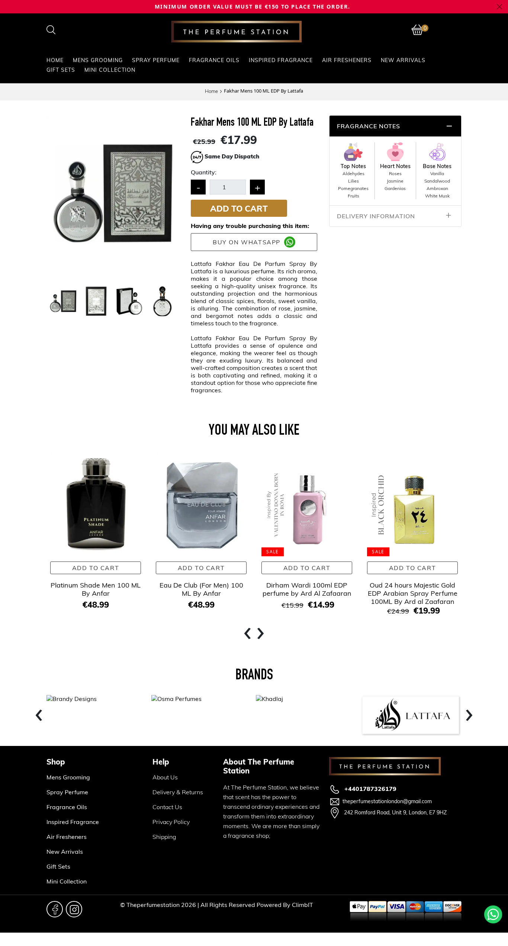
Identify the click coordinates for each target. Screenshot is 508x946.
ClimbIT (302, 904)
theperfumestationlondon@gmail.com (387, 801)
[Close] (499, 7)
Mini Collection (109, 69)
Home (55, 60)
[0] (417, 30)
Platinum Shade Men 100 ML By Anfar (96, 589)
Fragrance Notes (368, 126)
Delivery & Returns (177, 792)
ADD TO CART (239, 208)
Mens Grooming (98, 60)
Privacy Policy (171, 822)
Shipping (164, 836)
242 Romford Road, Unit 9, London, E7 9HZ (395, 812)
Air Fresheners (347, 60)
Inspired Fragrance (281, 60)
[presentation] (247, 634)
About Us (165, 777)
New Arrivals (403, 60)
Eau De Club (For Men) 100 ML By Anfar (201, 589)
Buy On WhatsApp (246, 242)
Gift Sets (60, 69)
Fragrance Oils (214, 60)
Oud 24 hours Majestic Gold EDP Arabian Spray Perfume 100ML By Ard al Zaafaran (412, 593)
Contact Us (167, 807)
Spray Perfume (156, 60)
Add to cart (95, 568)
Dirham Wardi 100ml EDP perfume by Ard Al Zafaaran (307, 589)
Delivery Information (376, 216)
